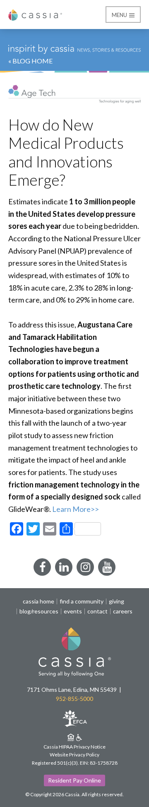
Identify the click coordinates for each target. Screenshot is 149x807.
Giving (116, 601)
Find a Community (81, 601)
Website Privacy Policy (74, 754)
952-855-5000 (74, 698)
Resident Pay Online (74, 780)
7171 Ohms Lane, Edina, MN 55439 (72, 689)
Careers (122, 611)
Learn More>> (75, 509)
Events (73, 611)
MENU (120, 15)
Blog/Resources (38, 611)
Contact (97, 611)
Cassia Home (38, 601)
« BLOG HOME (30, 61)
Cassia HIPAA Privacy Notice (74, 747)
